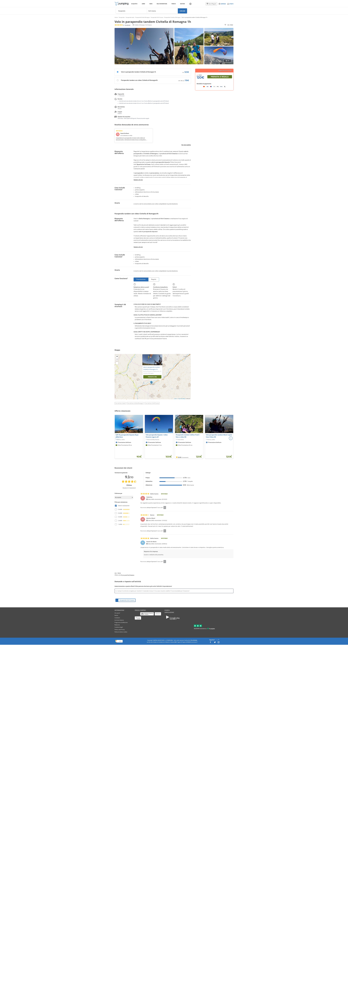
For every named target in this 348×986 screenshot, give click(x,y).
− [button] (117, 359)
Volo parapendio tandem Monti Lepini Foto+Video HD (219, 436)
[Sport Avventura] (121, 4)
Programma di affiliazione (121, 622)
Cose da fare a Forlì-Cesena (152, 403)
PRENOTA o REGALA (220, 76)
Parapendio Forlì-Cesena (127, 600)
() (126, 25)
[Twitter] (215, 643)
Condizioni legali (119, 627)
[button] (231, 438)
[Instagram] (218, 643)
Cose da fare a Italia (120, 403)
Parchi (174, 4)
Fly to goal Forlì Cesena (127, 575)
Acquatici (134, 4)
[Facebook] (210, 643)
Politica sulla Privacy (120, 629)
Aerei (143, 4)
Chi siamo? (117, 613)
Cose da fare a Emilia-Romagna (135, 403)
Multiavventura (161, 4)
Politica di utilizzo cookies (121, 632)
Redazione (117, 625)
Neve (150, 4)
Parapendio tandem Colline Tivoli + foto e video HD (188, 436)
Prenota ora (152, 377)
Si (164, 507)
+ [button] (117, 356)
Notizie (116, 615)
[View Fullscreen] (117, 363)
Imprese (223, 4)
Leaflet (175, 398)
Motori (182, 4)
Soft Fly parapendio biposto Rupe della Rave (127, 436)
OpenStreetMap (181, 398)
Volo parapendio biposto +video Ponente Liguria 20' (157, 436)
